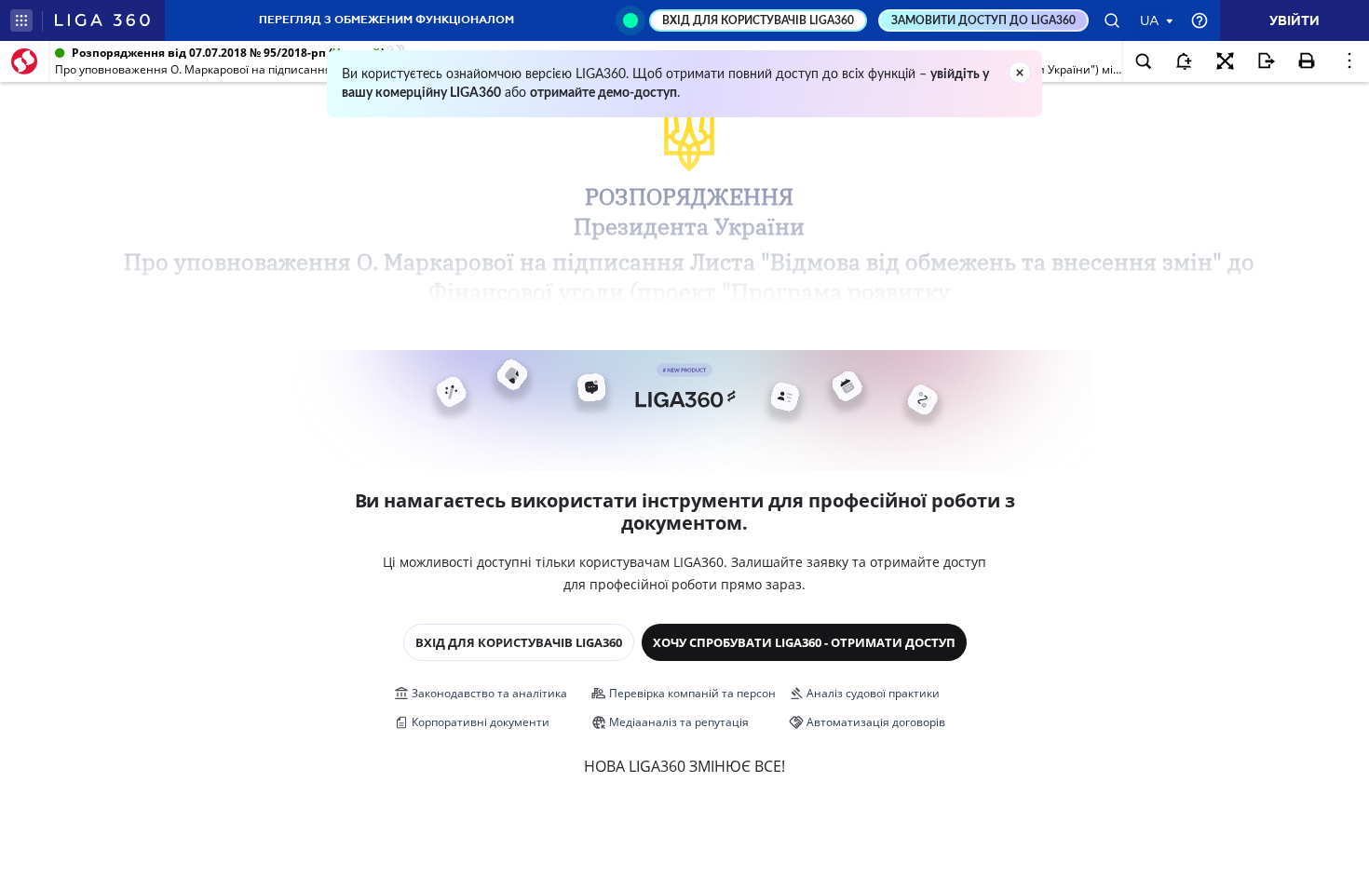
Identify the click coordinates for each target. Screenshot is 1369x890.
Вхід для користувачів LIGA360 (518, 642)
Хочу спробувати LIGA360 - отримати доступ (804, 642)
